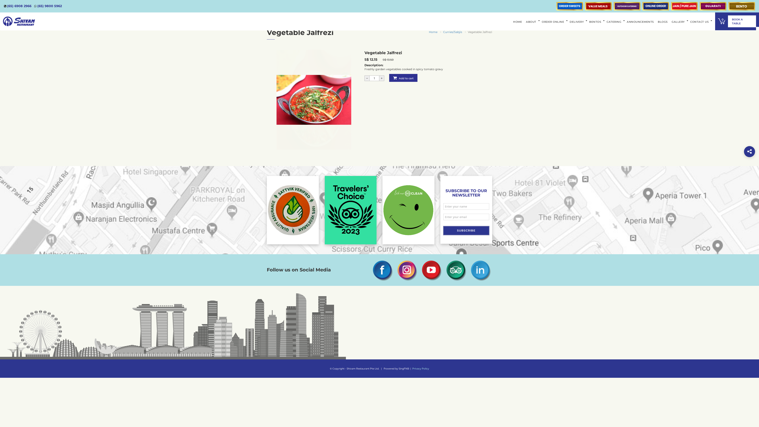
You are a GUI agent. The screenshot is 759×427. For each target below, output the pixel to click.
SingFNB (404, 368)
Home (433, 32)
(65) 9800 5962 (49, 6)
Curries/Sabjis (452, 32)
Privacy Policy (420, 368)
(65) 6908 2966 (19, 6)
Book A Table (737, 21)
